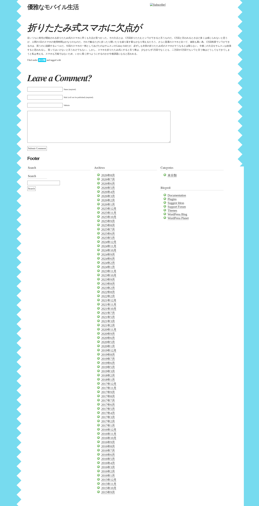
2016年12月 (108, 429)
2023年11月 (108, 271)
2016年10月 (108, 438)
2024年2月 (108, 262)
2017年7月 (108, 400)
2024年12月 (108, 242)
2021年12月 (108, 300)
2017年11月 (108, 388)
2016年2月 (108, 471)
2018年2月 (108, 375)
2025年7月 (108, 229)
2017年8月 (108, 396)
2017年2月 (108, 421)
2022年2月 (108, 296)
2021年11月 (108, 304)
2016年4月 (108, 463)
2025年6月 (108, 233)
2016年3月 (108, 467)
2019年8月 (108, 354)
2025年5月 (108, 237)
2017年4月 (108, 413)
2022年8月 (108, 292)
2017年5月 (108, 408)
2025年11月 (108, 212)
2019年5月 (108, 367)
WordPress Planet (178, 218)
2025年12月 (108, 208)
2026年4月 (108, 192)
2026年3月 (108, 196)
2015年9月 (108, 492)
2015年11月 (108, 484)
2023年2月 (108, 287)
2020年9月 (108, 333)
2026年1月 (108, 204)
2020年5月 (108, 342)
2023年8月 (108, 283)
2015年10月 (108, 488)
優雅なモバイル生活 (52, 7)
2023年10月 (108, 275)
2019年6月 (108, 363)
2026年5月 (108, 187)
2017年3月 (108, 417)
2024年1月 (108, 267)
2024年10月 (108, 250)
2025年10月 (108, 217)
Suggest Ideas (176, 203)
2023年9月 (108, 279)
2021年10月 (108, 308)
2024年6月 (108, 258)
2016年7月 (108, 450)
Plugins (172, 199)
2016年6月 (108, 454)
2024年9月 (108, 254)
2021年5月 (108, 317)
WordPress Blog (177, 214)
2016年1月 (108, 475)
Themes (172, 210)
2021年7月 (108, 313)
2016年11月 (108, 433)
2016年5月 (108, 458)
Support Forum (177, 206)
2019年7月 (108, 358)
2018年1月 (108, 379)
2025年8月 (108, 225)
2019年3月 (108, 371)
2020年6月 (108, 338)
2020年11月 (108, 329)
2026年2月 (108, 200)
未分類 (42, 60)
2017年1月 (108, 425)
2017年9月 (108, 392)
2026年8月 (108, 175)
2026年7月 (108, 179)
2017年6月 (108, 404)
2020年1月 (108, 346)
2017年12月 (108, 383)
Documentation (177, 195)
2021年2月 (108, 325)
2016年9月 (108, 442)
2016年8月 (108, 446)
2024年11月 (108, 246)
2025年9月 (108, 221)
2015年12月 (108, 479)
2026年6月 (108, 183)
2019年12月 (108, 350)
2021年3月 (108, 321)
